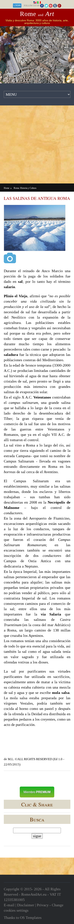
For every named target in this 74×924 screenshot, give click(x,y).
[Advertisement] (37, 144)
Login (17, 5)
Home (6, 188)
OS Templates (31, 917)
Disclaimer (25, 905)
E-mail (9, 905)
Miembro (37, 792)
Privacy (43, 905)
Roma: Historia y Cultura (25, 188)
